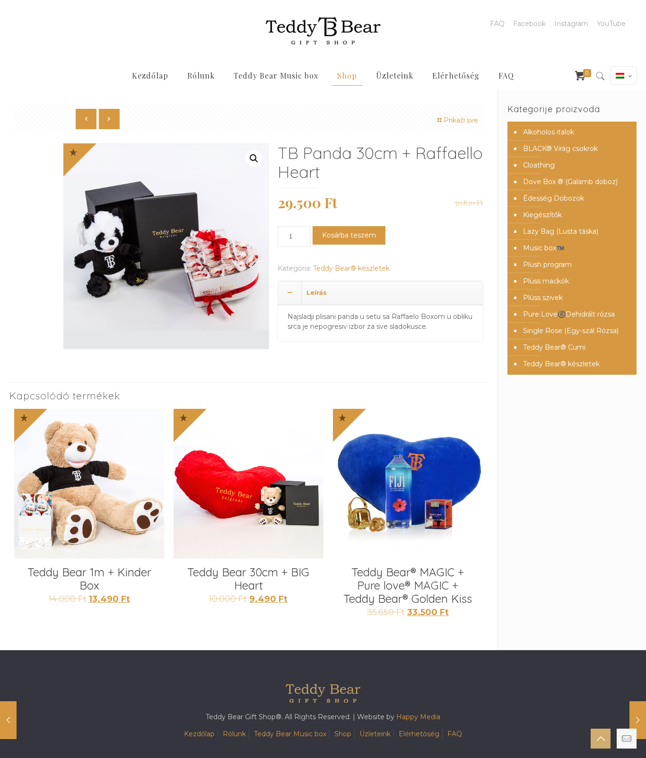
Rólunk (234, 734)
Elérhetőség (419, 734)
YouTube (611, 23)
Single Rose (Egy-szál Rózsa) (571, 330)
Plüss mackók (546, 281)
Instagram (571, 23)
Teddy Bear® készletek (351, 268)
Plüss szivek (543, 297)
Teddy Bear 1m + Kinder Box (89, 578)
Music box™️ (543, 248)
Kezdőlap (199, 734)
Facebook (529, 23)
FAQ (497, 23)
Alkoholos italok (548, 132)
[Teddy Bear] (323, 31)
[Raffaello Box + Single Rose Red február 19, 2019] (8, 720)
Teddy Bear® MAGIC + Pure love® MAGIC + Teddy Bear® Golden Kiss (407, 585)
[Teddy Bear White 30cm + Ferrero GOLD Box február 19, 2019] (637, 720)
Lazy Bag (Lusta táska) (560, 231)
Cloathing (539, 165)
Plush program (547, 264)
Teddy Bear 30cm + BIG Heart (248, 578)
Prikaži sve (461, 120)
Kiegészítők (542, 215)
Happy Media (418, 717)
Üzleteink (375, 734)
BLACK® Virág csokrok (560, 148)
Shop (342, 734)
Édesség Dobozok (553, 198)
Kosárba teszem (349, 235)
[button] (253, 158)
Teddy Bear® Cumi (554, 347)
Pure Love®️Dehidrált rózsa (569, 314)
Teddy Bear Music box (290, 734)
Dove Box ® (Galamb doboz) (570, 181)
